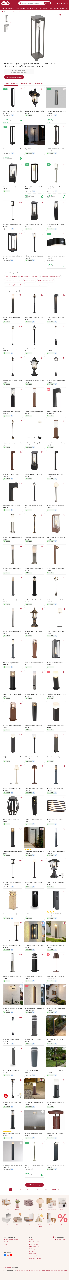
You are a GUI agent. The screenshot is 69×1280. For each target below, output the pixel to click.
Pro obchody (33, 1251)
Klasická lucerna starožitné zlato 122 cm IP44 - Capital (41, 537)
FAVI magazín (33, 1249)
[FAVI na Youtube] (11, 1255)
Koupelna (45, 8)
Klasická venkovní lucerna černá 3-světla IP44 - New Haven (43, 317)
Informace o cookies (35, 1258)
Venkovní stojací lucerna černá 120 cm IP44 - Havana (40, 349)
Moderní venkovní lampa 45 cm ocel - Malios (38, 568)
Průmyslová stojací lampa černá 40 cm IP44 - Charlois (41, 224)
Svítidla (22, 8)
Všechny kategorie (59, 8)
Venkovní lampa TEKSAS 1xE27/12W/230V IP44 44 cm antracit (43, 976)
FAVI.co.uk (54, 1270)
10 (41, 1189)
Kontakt (6, 1241)
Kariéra (6, 1244)
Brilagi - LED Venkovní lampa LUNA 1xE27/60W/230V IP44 (20, 1102)
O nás (31, 1239)
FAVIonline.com (7, 1267)
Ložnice (29, 1224)
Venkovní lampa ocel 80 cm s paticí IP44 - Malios (39, 694)
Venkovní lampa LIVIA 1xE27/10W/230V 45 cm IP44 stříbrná (20, 976)
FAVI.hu (33, 1270)
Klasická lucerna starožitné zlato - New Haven (17, 443)
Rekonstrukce (30, 8)
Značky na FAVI (33, 1244)
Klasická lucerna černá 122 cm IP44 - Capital (38, 505)
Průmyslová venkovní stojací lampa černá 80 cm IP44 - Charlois (22, 411)
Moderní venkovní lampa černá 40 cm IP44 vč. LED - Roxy (42, 600)
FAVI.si (4, 1273)
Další (46, 1189)
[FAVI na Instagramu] (8, 1255)
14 (42, 295)
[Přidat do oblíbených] (60, 15)
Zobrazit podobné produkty (14, 77)
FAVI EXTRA (32, 1253)
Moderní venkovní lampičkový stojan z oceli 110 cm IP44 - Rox (21, 631)
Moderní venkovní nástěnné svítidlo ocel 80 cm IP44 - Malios (21, 568)
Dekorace (11, 8)
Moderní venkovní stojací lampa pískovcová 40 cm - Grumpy (21, 914)
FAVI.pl (23, 1270)
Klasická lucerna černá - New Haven (14, 380)
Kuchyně (38, 8)
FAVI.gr (66, 1270)
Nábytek (4, 8)
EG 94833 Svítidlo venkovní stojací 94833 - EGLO (18, 224)
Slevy (62, 1224)
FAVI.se (48, 1270)
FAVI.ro (28, 1270)
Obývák (51, 8)
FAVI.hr (38, 1270)
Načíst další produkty (33, 1185)
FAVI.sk (18, 1270)
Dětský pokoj (40, 1225)
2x (55, 912)
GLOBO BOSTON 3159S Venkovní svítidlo (37, 1165)
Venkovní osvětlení (14, 11)
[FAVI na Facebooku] (5, 1255)
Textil (17, 8)
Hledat (47, 3)
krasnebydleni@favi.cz (12, 1239)
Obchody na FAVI (34, 1241)
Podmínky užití (33, 1256)
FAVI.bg (60, 1270)
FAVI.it (44, 1270)
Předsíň (51, 1224)
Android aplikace (61, 1239)
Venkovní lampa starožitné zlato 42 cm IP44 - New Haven (42, 631)
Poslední (54, 1189)
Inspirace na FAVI (34, 1246)
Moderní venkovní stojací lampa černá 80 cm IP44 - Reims (42, 820)
